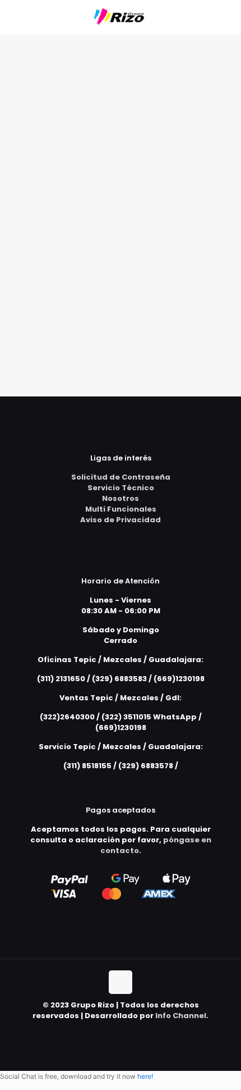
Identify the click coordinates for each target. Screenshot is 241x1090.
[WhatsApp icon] (109, 1031)
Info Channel (180, 1015)
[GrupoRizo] (120, 17)
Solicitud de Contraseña (120, 477)
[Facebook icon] (121, 1031)
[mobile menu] (225, 16)
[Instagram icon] (132, 1031)
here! (145, 1076)
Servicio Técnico (120, 487)
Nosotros (120, 498)
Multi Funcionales (120, 509)
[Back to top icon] (120, 982)
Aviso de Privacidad (120, 519)
